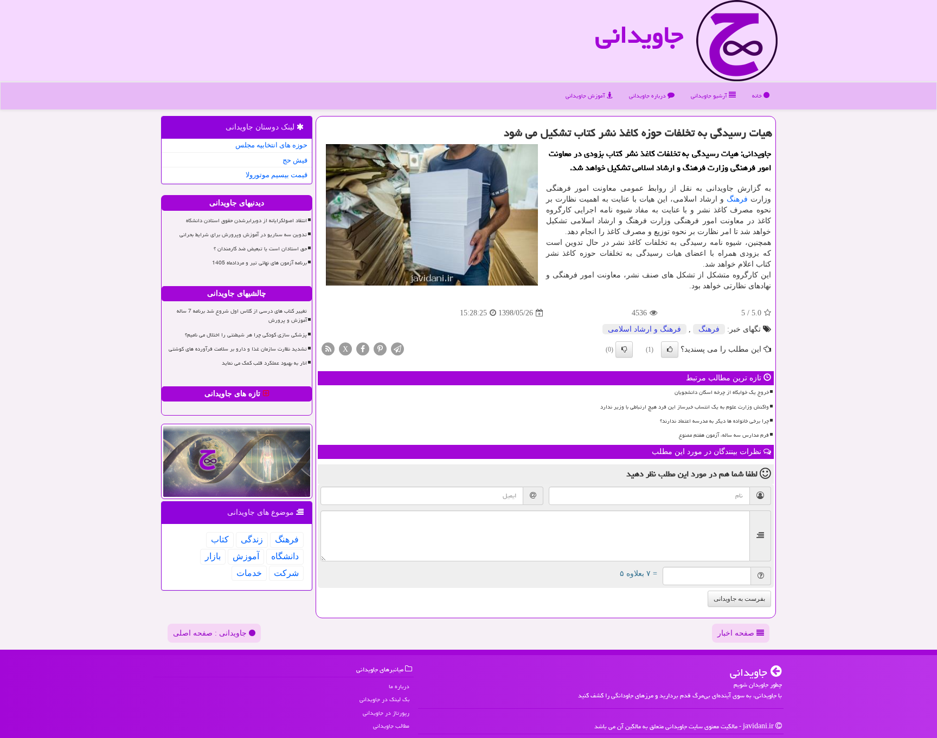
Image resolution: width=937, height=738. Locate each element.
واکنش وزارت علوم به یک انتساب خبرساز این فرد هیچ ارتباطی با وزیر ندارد (684, 407)
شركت (286, 573)
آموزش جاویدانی (586, 95)
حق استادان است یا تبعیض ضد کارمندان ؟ (260, 248)
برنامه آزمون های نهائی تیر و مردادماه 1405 (259, 262)
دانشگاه (285, 556)
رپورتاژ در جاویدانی (386, 712)
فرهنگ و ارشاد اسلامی (644, 329)
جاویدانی (639, 34)
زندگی (252, 539)
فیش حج (295, 160)
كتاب (220, 539)
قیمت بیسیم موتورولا (276, 175)
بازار (213, 556)
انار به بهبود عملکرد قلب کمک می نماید (264, 363)
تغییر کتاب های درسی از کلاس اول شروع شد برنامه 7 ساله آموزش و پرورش (242, 316)
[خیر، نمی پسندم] (624, 349)
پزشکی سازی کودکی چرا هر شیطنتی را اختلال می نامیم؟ (246, 334)
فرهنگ (737, 199)
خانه (757, 95)
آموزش (246, 556)
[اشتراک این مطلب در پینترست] (380, 349)
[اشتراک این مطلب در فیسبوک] (362, 349)
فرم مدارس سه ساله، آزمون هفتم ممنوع (724, 435)
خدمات (249, 573)
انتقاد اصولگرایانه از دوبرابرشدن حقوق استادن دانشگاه (246, 220)
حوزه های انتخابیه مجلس (271, 145)
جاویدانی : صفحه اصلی (211, 633)
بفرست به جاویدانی (739, 599)
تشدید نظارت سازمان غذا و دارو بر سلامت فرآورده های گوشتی (238, 349)
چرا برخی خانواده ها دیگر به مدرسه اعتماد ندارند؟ (714, 421)
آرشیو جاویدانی (710, 95)
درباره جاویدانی (648, 95)
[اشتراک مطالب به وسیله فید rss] (328, 349)
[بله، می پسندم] (669, 349)
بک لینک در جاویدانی (384, 699)
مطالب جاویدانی (391, 725)
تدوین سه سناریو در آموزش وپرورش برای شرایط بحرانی (243, 234)
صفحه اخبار (736, 633)
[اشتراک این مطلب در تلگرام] (397, 349)
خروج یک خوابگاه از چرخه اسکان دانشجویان (722, 392)
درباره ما (399, 686)
